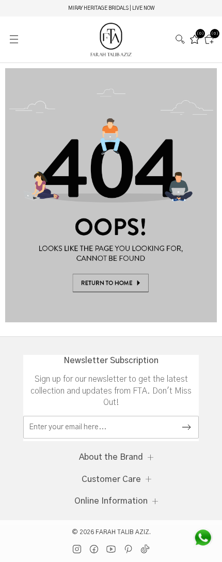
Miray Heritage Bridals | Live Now (111, 8)
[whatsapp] (203, 538)
